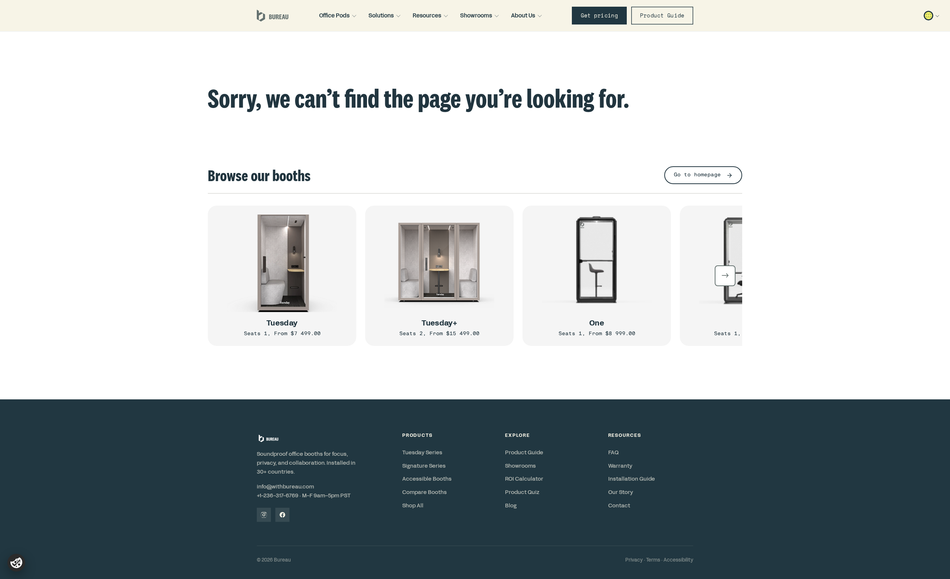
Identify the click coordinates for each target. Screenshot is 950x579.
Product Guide (662, 15)
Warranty (620, 466)
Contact (619, 505)
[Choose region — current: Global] (931, 15)
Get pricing (599, 15)
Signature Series (424, 466)
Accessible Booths (427, 478)
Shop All (412, 505)
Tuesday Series (422, 452)
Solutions (381, 15)
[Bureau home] (272, 16)
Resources (427, 15)
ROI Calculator (524, 478)
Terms (653, 560)
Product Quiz (522, 492)
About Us (523, 15)
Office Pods (334, 15)
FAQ (613, 452)
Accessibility (678, 560)
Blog (511, 505)
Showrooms (476, 15)
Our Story (620, 492)
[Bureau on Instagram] (264, 515)
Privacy (634, 560)
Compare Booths (424, 492)
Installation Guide (631, 478)
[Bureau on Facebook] (282, 515)
